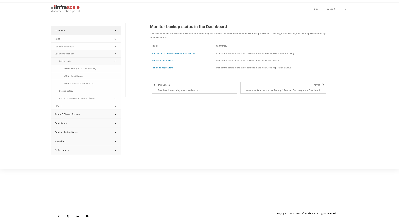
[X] (58, 216)
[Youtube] (87, 216)
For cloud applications (162, 67)
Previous (164, 85)
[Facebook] (68, 216)
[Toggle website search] (344, 9)
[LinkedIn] (77, 216)
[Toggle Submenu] (115, 30)
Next (317, 85)
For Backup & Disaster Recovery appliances (173, 53)
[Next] (323, 84)
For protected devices (162, 60)
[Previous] (154, 84)
